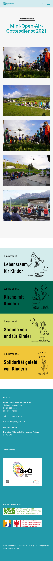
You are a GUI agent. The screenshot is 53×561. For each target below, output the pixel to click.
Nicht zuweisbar (27, 19)
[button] (48, 3)
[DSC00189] (27, 171)
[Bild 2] (27, 136)
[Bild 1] (27, 206)
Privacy (31, 545)
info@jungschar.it (17, 421)
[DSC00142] (27, 101)
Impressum (23, 545)
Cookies (46, 545)
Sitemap (39, 545)
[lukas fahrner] (14, 548)
